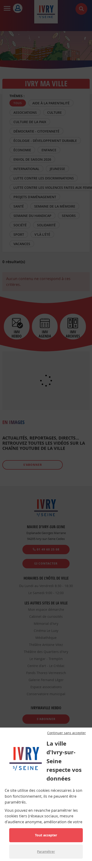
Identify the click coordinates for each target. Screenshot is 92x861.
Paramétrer (46, 851)
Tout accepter (46, 835)
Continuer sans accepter (66, 733)
